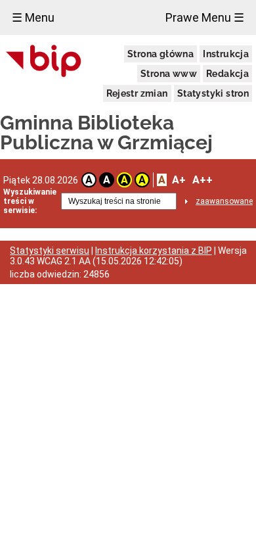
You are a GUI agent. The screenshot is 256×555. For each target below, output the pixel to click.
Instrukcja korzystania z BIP (153, 250)
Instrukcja (226, 54)
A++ (202, 180)
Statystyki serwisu (49, 250)
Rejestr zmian (137, 93)
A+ (179, 180)
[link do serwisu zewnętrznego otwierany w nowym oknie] (44, 62)
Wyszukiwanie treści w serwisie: (29, 201)
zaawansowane (224, 201)
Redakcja (227, 73)
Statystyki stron (213, 93)
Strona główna (160, 54)
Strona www (168, 73)
